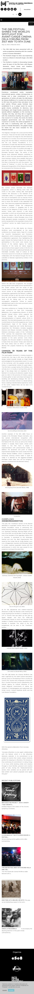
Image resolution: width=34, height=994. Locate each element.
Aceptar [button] (11, 990)
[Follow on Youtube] (12, 9)
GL (13, 14)
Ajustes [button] (4, 990)
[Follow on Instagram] (8, 9)
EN (20, 14)
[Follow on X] (5, 9)
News (18, 44)
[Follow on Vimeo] (15, 9)
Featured (13, 44)
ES (16, 14)
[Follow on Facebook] (2, 9)
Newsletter (27, 9)
